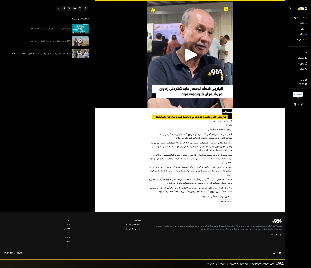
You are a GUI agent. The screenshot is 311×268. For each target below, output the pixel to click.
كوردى (275, 252)
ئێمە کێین (137, 220)
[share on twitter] (80, 8)
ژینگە (302, 34)
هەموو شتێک (298, 17)
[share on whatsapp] (69, 8)
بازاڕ (302, 28)
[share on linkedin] (74, 8)
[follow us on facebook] (281, 235)
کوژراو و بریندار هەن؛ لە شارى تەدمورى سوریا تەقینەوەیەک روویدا (246, 263)
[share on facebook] (85, 8)
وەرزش (68, 241)
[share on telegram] (63, 8)
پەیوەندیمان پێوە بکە (133, 224)
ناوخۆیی (67, 237)
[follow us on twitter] (276, 235)
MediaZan (18, 253)
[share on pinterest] (58, 8)
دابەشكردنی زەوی (225, 201)
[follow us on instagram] (272, 235)
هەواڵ (301, 39)
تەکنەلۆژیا (67, 229)
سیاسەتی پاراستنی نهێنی (132, 229)
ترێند (302, 23)
